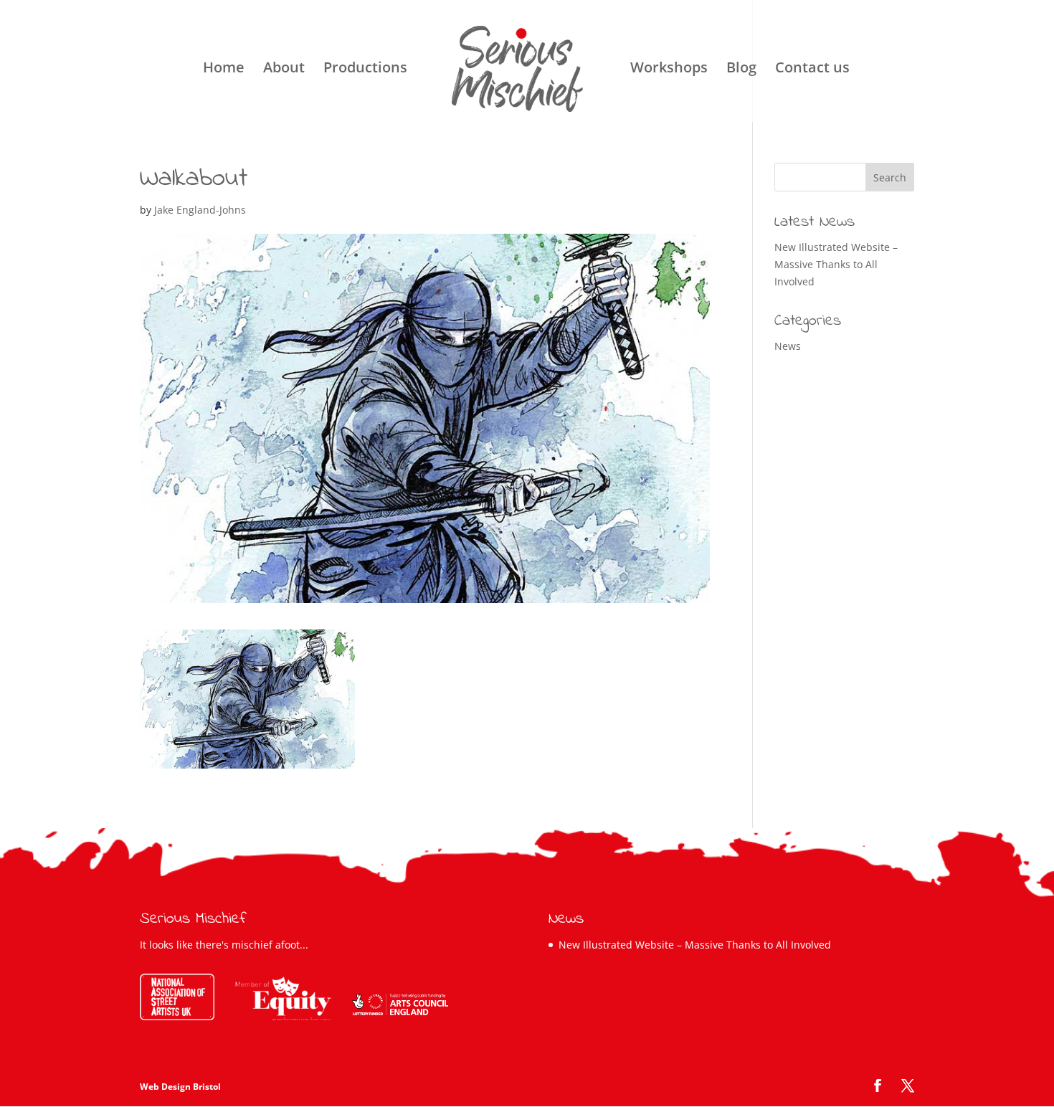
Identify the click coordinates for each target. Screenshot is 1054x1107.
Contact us (812, 69)
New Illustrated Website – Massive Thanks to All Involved (836, 264)
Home (223, 69)
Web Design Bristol (180, 1086)
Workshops (669, 69)
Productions (365, 69)
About (284, 69)
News (787, 346)
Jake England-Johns (200, 210)
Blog (741, 69)
